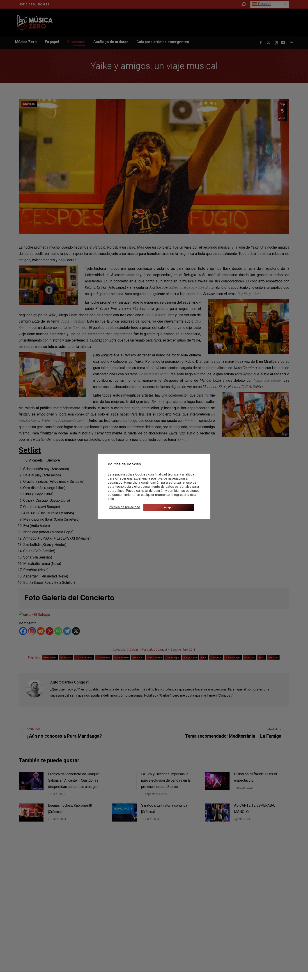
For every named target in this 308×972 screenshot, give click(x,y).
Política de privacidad (124, 507)
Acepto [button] (169, 507)
